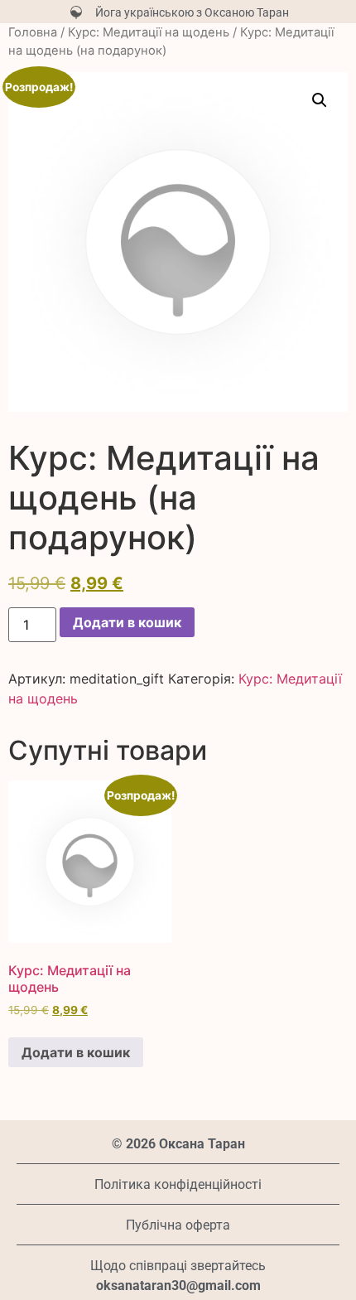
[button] (319, 100)
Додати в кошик (127, 622)
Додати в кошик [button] (76, 1052)
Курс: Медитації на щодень (148, 32)
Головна (32, 32)
